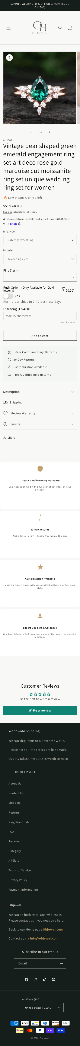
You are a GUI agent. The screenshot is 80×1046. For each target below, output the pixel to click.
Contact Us (16, 793)
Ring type (9, 231)
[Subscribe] (61, 963)
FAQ (11, 832)
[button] (8, 27)
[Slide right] (49, 132)
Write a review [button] (40, 710)
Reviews (14, 841)
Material (8, 250)
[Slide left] (30, 132)
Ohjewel (44, 1038)
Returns (14, 812)
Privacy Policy (18, 880)
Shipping (7, 211)
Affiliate (14, 860)
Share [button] (11, 438)
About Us (15, 783)
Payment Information (23, 889)
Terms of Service (20, 870)
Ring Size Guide (19, 822)
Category (15, 851)
